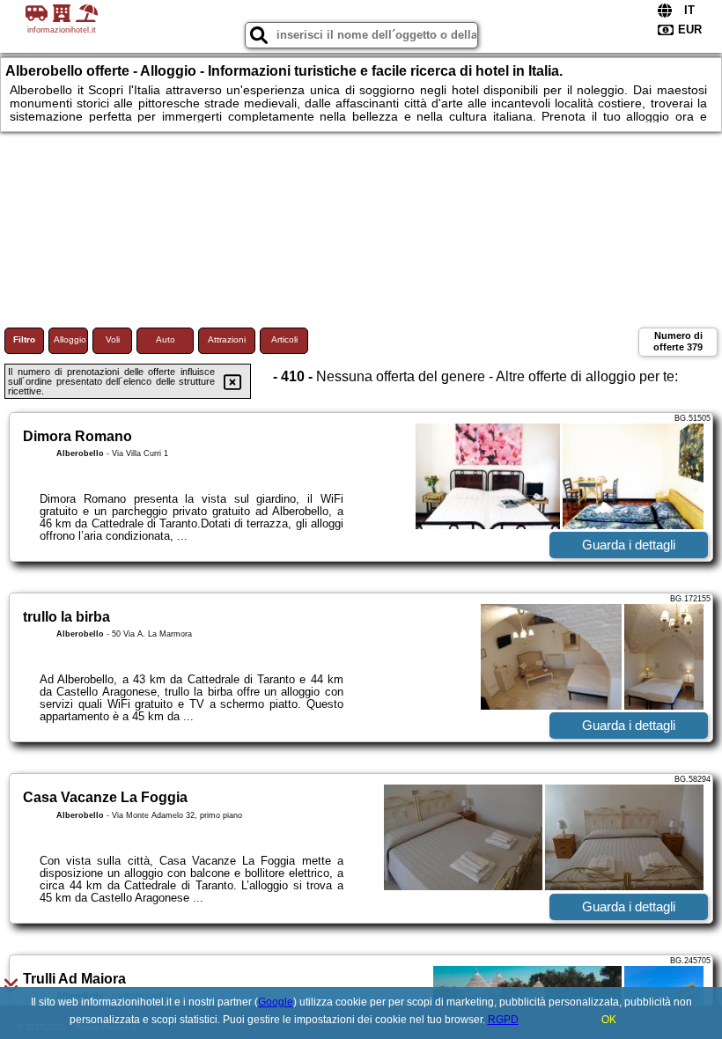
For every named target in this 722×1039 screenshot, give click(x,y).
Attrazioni (227, 339)
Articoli (284, 339)
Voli (113, 339)
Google (275, 1002)
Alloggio (70, 339)
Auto (165, 339)
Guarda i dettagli (628, 544)
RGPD (503, 1019)
